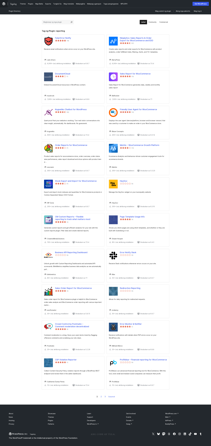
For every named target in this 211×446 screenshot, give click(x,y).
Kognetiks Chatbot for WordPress (71, 109)
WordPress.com (172, 413)
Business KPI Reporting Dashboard (71, 252)
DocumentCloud (62, 74)
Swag (129, 424)
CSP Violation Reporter (66, 360)
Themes (51, 417)
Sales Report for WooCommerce (135, 74)
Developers (91, 420)
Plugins (50, 420)
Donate (129, 420)
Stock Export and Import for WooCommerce (76, 181)
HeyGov (123, 181)
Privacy (11, 424)
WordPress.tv (93, 424)
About (11, 413)
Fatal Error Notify (63, 38)
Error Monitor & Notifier (131, 324)
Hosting (11, 420)
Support (90, 417)
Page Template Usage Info (132, 217)
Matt (167, 417)
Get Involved (131, 413)
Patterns (51, 424)
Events (128, 417)
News (11, 417)
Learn (89, 413)
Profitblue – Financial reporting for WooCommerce (143, 360)
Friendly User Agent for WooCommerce (138, 109)
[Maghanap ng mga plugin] (71, 22)
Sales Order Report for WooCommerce (73, 288)
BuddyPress (170, 424)
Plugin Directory (14, 11)
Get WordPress (201, 4)
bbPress (169, 420)
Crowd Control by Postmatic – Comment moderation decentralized (72, 325)
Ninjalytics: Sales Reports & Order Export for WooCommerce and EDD (136, 39)
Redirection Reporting (130, 288)
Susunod (111, 397)
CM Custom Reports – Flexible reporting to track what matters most (72, 218)
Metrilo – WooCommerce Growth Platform (139, 145)
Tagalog (32, 434)
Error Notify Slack (128, 252)
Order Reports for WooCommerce (71, 145)
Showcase (51, 413)
